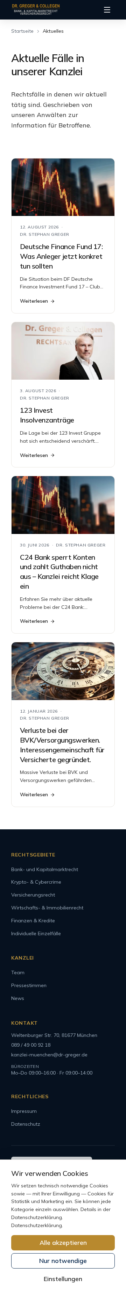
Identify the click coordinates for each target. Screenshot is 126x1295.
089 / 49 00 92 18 (30, 1045)
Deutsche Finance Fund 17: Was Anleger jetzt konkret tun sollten (61, 256)
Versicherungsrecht (33, 895)
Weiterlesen (34, 301)
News (17, 998)
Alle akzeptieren (63, 1243)
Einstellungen (63, 1279)
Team (17, 972)
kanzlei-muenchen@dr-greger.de (49, 1055)
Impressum (24, 1111)
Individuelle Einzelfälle (36, 933)
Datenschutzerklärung (36, 1225)
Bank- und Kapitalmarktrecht (44, 869)
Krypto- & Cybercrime (36, 882)
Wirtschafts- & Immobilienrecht (47, 908)
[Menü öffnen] (107, 9)
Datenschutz (25, 1124)
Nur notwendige (63, 1261)
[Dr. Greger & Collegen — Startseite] (36, 9)
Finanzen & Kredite (33, 920)
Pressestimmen (29, 985)
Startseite (22, 31)
